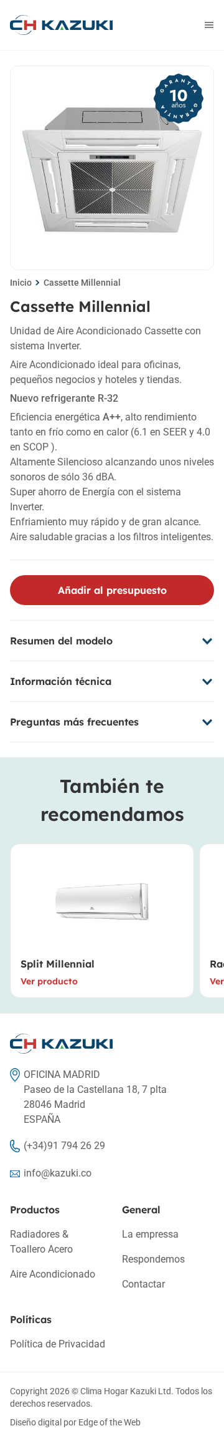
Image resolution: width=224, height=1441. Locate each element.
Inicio (21, 283)
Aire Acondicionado (52, 1274)
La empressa (150, 1234)
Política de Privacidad (57, 1344)
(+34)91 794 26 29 (64, 1146)
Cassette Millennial (82, 283)
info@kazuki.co (57, 1173)
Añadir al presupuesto (112, 590)
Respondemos (153, 1259)
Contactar (143, 1284)
